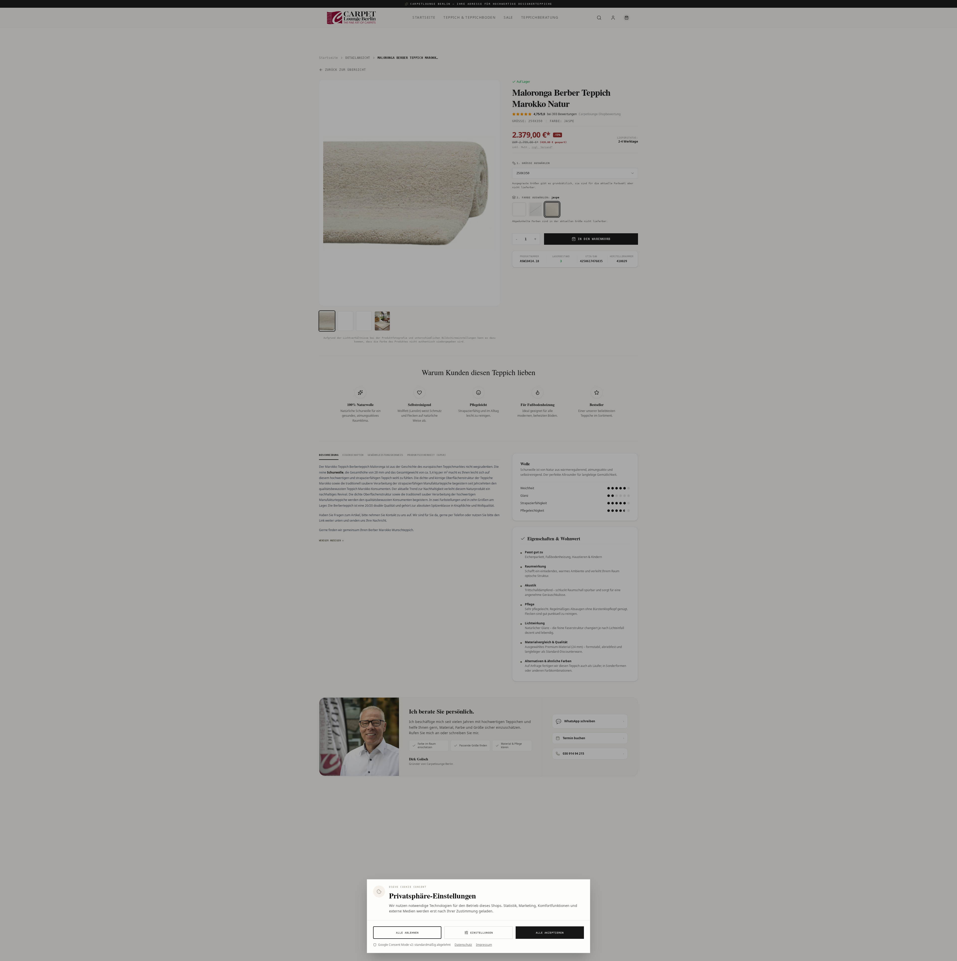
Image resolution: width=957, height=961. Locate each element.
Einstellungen (481, 932)
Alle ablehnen (407, 932)
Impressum (484, 945)
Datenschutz (463, 945)
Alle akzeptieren (550, 932)
